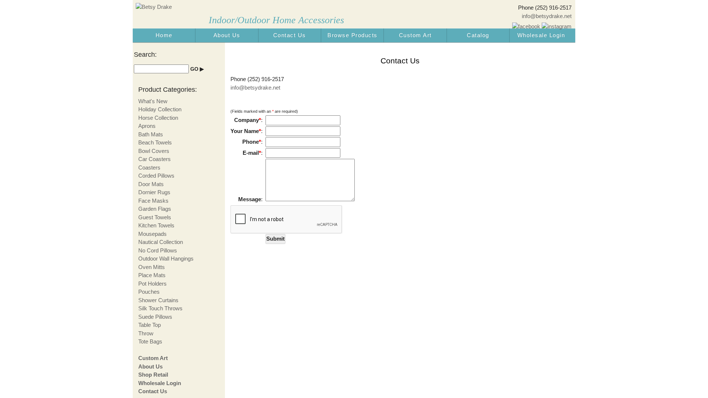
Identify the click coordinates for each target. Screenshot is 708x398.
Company (247, 120)
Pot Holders (152, 283)
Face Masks (153, 201)
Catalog (478, 35)
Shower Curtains (158, 300)
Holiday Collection (159, 109)
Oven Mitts (151, 267)
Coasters (149, 167)
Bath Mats (150, 134)
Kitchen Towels (156, 225)
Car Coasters (154, 159)
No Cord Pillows (157, 250)
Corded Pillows (156, 175)
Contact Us (289, 35)
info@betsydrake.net (547, 16)
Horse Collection (158, 118)
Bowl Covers (153, 151)
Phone (251, 142)
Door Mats (151, 184)
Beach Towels (155, 142)
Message (249, 199)
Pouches (149, 292)
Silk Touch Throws (160, 308)
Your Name (245, 131)
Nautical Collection (160, 242)
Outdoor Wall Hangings (166, 258)
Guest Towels (154, 217)
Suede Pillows (155, 317)
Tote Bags (150, 341)
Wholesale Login (541, 35)
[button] (275, 239)
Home (164, 35)
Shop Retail (153, 374)
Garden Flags (154, 209)
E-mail (252, 153)
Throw (145, 333)
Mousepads (152, 234)
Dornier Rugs (154, 192)
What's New (152, 101)
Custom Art (415, 35)
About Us (227, 35)
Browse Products (352, 35)
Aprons (147, 126)
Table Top (149, 325)
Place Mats (152, 275)
